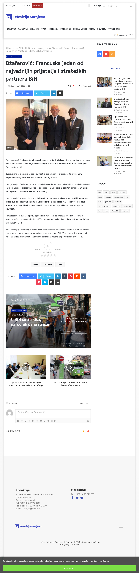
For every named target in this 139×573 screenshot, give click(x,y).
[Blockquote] (41, 421)
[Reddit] (77, 276)
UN (60, 264)
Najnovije (23, 29)
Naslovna (11, 29)
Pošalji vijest (80, 29)
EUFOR (48, 264)
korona (108, 197)
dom (106, 192)
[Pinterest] (70, 276)
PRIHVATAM (69, 568)
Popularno (115, 68)
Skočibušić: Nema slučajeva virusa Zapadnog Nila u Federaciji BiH (121, 103)
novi (100, 201)
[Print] (57, 282)
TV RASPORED (114, 29)
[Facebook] (95, 5)
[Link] (48, 421)
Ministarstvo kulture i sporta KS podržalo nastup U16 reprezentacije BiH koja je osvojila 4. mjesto (81, 6)
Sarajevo (34, 29)
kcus (100, 197)
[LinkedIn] (53, 93)
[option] (48, 321)
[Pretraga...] (130, 5)
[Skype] (45, 282)
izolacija (122, 192)
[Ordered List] (33, 421)
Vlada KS (115, 211)
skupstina (116, 206)
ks (127, 197)
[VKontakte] (83, 276)
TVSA (43, 29)
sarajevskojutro (103, 206)
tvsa (106, 211)
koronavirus (118, 197)
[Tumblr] (64, 276)
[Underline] (26, 421)
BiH (36, 264)
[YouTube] (99, 5)
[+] (55, 421)
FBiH (113, 192)
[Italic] (22, 421)
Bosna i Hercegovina (39, 47)
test (99, 211)
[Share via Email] (60, 93)
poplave (108, 201)
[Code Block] (45, 421)
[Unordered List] (37, 421)
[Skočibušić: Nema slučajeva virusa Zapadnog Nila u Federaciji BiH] (104, 103)
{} (52, 421)
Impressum (53, 29)
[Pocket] (38, 282)
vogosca (125, 211)
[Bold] (18, 421)
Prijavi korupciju (97, 29)
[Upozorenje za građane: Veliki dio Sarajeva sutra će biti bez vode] (104, 120)
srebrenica (127, 206)
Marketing (65, 29)
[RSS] (104, 5)
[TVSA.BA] (25, 17)
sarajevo (118, 201)
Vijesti (23, 47)
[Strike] (29, 421)
